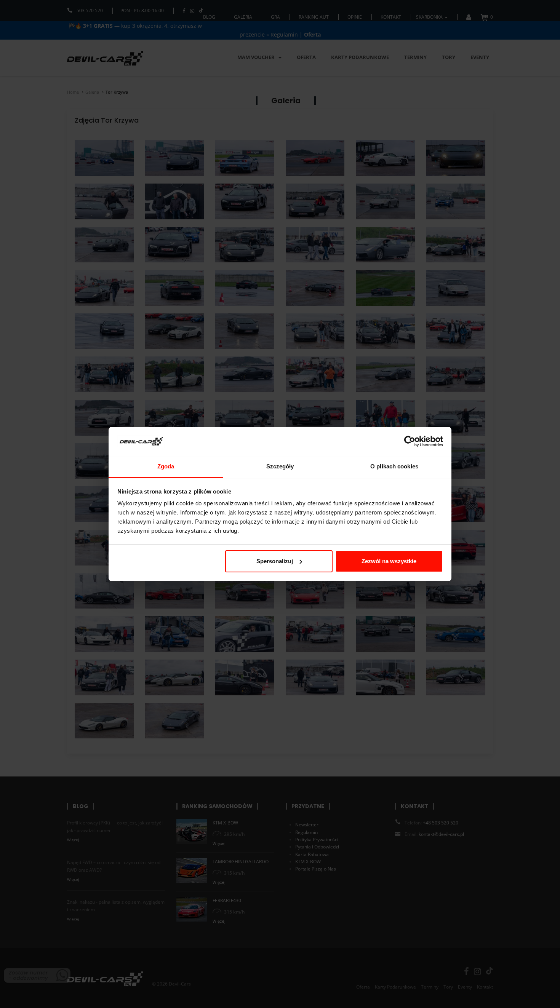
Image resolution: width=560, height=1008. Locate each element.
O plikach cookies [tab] (394, 466)
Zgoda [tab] (165, 466)
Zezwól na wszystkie (389, 561)
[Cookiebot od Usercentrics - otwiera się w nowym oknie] (409, 441)
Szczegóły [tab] (280, 466)
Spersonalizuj (274, 561)
